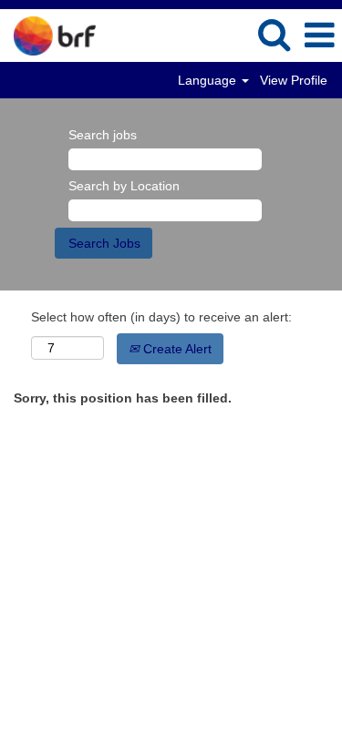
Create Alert (176, 348)
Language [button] (209, 80)
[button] (319, 35)
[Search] (273, 34)
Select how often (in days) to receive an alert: (161, 317)
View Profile (293, 80)
